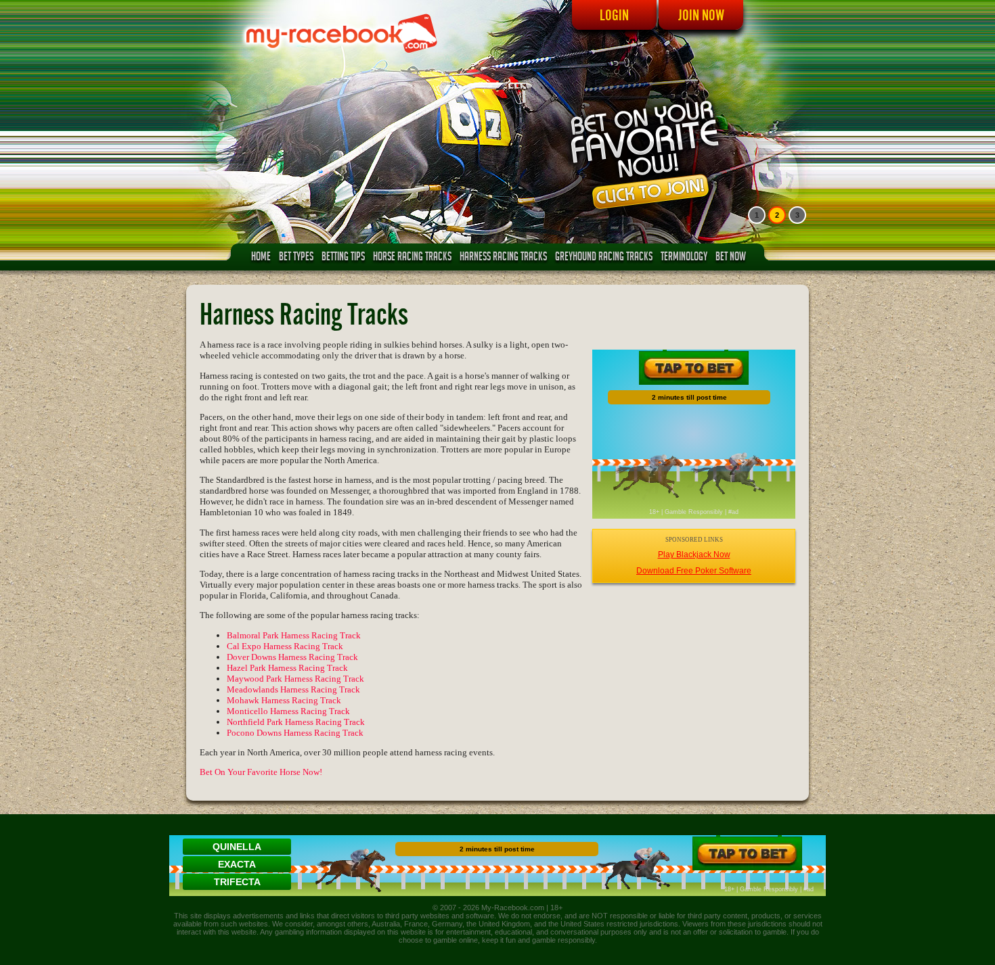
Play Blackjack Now (694, 554)
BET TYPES (296, 258)
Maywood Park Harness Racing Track (295, 679)
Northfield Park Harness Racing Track (296, 722)
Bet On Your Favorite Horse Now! (261, 772)
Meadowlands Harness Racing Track (293, 689)
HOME (261, 258)
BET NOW (730, 258)
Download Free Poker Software (693, 570)
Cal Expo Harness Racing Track (285, 646)
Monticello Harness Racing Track (288, 711)
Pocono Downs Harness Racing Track (295, 733)
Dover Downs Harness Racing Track (292, 657)
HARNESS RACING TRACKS (503, 258)
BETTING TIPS (343, 258)
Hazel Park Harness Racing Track (287, 668)
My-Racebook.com (512, 907)
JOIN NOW (701, 15)
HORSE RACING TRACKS (412, 258)
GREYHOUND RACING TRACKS (604, 258)
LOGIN (614, 15)
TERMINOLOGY (684, 258)
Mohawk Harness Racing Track (284, 700)
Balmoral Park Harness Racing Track (294, 635)
